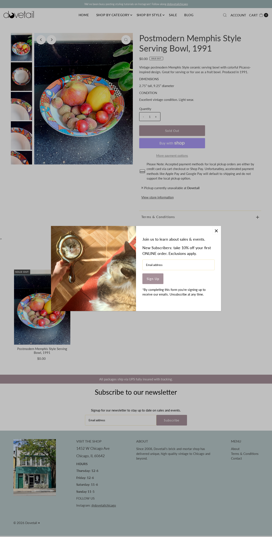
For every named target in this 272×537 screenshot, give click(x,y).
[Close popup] (216, 230)
